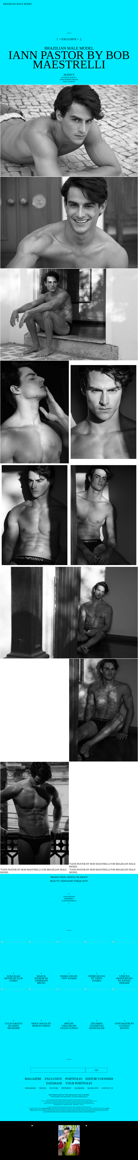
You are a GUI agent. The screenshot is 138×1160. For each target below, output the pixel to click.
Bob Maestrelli (69, 901)
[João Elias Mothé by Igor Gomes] (13, 956)
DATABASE (54, 1083)
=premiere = (69, 899)
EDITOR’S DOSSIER (99, 1079)
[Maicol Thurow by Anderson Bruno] (41, 956)
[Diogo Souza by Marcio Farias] (41, 1004)
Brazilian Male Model (17, 4)
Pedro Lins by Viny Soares (69, 977)
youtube (53, 1088)
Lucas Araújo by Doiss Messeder (13, 1025)
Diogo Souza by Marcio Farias (41, 1024)
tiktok (42, 1088)
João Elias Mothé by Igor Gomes (13, 978)
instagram (30, 1088)
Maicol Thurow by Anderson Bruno (41, 979)
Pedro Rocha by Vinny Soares (96, 978)
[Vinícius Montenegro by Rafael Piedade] (124, 956)
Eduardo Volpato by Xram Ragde (97, 1025)
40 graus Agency (69, 77)
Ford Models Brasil (69, 79)
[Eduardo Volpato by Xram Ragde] (96, 1004)
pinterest (66, 1088)
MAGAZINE (33, 1079)
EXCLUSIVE (53, 1079)
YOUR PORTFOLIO (78, 1083)
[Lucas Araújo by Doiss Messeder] (13, 1004)
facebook (79, 1088)
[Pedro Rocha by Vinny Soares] (96, 956)
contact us (107, 1088)
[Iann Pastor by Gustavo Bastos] (124, 1004)
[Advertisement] (69, 21)
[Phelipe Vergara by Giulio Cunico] (69, 1004)
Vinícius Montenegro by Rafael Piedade (124, 979)
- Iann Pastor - (69, 897)
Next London (69, 82)
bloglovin (93, 1088)
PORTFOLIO (73, 1079)
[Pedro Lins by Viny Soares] (69, 956)
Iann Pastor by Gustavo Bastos (124, 1025)
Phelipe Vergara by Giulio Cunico (69, 1025)
